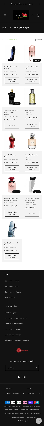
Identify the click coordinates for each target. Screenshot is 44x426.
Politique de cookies (13, 329)
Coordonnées (31, 417)
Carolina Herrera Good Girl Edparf (11, 68)
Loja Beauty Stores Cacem (16, 406)
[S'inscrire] (36, 368)
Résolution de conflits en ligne (17, 340)
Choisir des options (12, 80)
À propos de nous (12, 286)
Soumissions (10, 297)
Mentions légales (23, 421)
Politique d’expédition (18, 417)
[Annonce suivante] (39, 4)
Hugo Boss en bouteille (29, 111)
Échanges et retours (13, 292)
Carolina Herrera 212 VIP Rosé (31, 68)
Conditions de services (14, 324)
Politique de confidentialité (14, 413)
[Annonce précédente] (4, 4)
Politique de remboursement (30, 409)
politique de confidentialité (16, 318)
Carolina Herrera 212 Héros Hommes (11, 244)
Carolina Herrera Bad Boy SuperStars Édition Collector (32, 200)
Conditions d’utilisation (33, 413)
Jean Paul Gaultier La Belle (11, 156)
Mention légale (11, 313)
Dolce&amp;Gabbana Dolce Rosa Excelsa (11, 199)
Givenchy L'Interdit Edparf (31, 156)
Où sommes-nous (12, 281)
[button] (5, 15)
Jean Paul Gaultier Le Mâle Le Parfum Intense (11, 112)
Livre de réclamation (13, 335)
